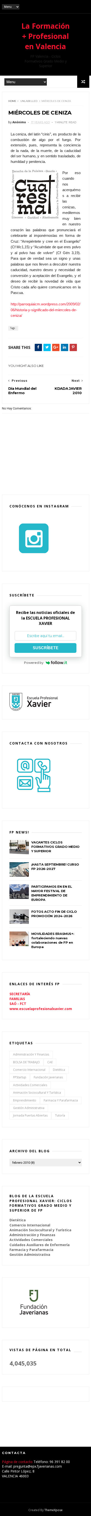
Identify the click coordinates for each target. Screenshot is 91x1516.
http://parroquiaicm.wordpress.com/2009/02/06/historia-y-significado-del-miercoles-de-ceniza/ (45, 310)
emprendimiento (24, 1100)
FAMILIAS (17, 998)
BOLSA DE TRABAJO (26, 1062)
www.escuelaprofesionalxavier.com (40, 1008)
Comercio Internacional (29, 1070)
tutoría (60, 1115)
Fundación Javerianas (48, 1077)
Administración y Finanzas (31, 1054)
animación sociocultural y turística (37, 1092)
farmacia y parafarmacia (61, 1100)
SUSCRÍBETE (45, 648)
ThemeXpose (53, 1510)
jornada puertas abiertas (30, 1115)
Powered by (33, 663)
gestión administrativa (28, 1108)
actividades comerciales (30, 1085)
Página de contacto (17, 1461)
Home (12, 101)
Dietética (59, 1070)
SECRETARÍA (19, 994)
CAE (50, 1062)
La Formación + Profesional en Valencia (45, 36)
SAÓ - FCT (17, 1003)
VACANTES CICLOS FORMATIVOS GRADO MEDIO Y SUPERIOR (55, 846)
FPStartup (19, 1077)
